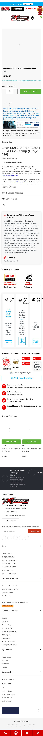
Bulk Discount (7, 606)
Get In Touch (22, 341)
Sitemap (4, 667)
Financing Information (8, 694)
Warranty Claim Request (9, 645)
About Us (4, 618)
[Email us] (27, 733)
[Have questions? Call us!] (5, 733)
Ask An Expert (10, 521)
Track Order (5, 664)
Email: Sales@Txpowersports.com (15, 515)
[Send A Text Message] (16, 733)
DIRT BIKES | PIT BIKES (9, 560)
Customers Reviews (8, 592)
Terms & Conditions (8, 679)
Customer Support (7, 625)
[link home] (20, 18)
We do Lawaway (7, 701)
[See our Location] (37, 733)
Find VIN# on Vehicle (8, 628)
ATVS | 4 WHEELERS (8, 557)
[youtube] (8, 542)
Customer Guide (7, 691)
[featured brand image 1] (18, 8)
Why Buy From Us (10, 269)
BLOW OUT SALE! (7, 553)
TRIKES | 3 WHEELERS (9, 573)
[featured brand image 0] (5, 8)
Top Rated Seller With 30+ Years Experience (15, 602)
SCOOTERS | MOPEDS (9, 567)
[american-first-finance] (11, 104)
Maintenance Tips (7, 698)
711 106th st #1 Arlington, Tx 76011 (15, 508)
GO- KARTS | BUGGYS (9, 563)
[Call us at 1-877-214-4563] (32, 18)
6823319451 (9, 343)
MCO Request (6, 635)
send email (35, 342)
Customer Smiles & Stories (10, 589)
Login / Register (6, 657)
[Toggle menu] (2, 18)
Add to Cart (11, 441)
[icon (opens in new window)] (4, 538)
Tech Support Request (8, 641)
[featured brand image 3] (30, 8)
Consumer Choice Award (9, 586)
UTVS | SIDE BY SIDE (8, 570)
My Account (5, 660)
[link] (11, 430)
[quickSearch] (8, 18)
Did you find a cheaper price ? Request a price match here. (21, 80)
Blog (3, 688)
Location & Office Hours (9, 631)
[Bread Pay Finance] (5, 104)
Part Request (5, 638)
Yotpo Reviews (6, 596)
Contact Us (5, 621)
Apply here (28, 4)
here (21, 319)
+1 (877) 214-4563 (8, 312)
